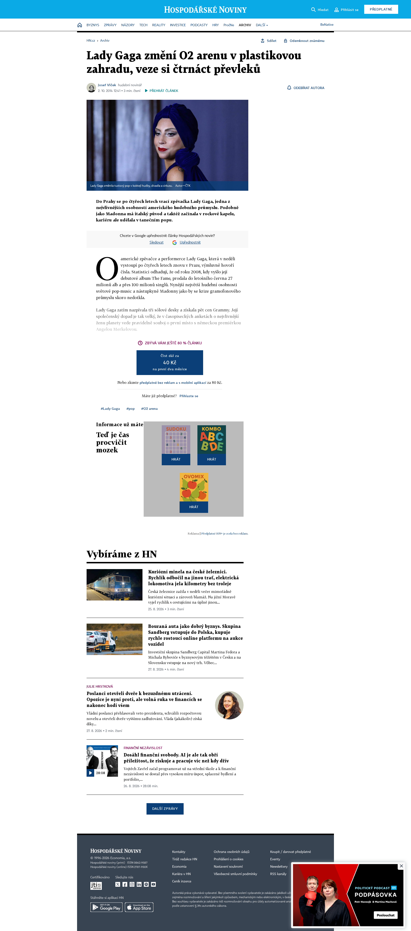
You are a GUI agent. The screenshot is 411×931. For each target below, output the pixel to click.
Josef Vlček (107, 85)
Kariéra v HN (181, 874)
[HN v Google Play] (106, 907)
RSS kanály (278, 874)
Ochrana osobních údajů (232, 852)
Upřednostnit (190, 242)
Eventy (275, 859)
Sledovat (157, 242)
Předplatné (381, 9)
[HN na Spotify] (146, 884)
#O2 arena (149, 408)
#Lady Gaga (110, 408)
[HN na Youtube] (153, 884)
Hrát (176, 459)
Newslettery (279, 866)
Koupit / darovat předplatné (290, 852)
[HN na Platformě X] (117, 884)
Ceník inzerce (181, 881)
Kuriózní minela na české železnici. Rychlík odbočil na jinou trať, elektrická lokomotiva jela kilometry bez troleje (193, 578)
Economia (179, 866)
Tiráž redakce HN (184, 859)
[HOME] (80, 25)
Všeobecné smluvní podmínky (235, 874)
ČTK (188, 186)
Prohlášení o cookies (228, 859)
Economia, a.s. (120, 858)
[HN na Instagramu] (132, 884)
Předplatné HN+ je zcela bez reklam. (224, 533)
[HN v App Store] (139, 907)
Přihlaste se (189, 396)
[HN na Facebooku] (124, 884)
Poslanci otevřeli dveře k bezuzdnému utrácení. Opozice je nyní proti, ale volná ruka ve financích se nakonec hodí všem (144, 700)
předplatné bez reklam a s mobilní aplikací (173, 382)
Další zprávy (165, 808)
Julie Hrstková (100, 686)
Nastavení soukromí (228, 866)
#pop (131, 408)
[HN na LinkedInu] (139, 884)
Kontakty (178, 852)
